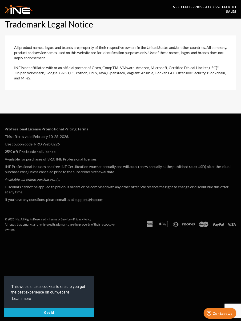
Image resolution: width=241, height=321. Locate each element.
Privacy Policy (82, 219)
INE (17, 219)
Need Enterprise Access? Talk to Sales (204, 9)
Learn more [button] (21, 299)
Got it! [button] (49, 312)
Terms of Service (60, 219)
